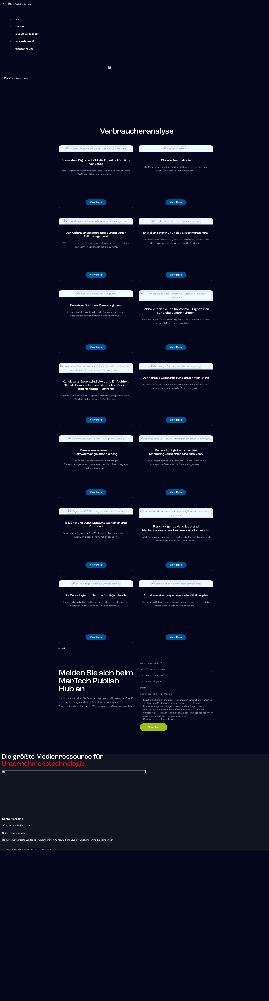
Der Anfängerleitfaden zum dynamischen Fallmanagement (96, 234)
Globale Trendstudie (176, 160)
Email (143, 687)
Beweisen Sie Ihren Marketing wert (96, 305)
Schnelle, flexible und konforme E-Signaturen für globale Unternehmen (176, 311)
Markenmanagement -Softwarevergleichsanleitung (96, 452)
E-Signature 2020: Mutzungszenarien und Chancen (96, 524)
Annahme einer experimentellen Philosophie (175, 595)
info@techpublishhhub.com (16, 825)
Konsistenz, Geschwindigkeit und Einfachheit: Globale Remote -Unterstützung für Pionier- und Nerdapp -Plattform (95, 385)
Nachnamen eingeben (152, 675)
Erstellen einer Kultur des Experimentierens (175, 233)
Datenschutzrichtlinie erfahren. (159, 719)
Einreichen (153, 727)
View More (96, 202)
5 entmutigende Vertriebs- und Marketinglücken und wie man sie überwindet (176, 528)
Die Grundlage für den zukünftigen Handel (96, 595)
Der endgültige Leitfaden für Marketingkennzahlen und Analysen (176, 452)
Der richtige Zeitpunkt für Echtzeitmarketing (176, 378)
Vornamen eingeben (151, 663)
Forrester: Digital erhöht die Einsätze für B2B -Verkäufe (96, 162)
